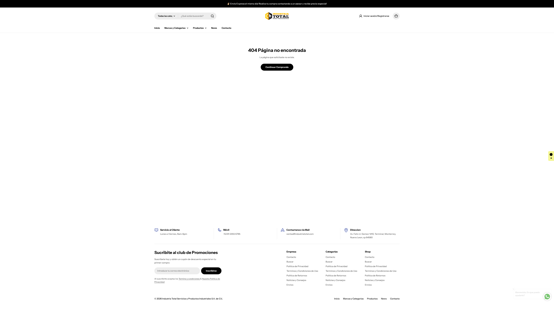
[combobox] (185, 16)
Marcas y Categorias (353, 298)
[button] (551, 156)
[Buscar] (212, 16)
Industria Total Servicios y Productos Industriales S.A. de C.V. (192, 298)
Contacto (395, 298)
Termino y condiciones (189, 278)
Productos (372, 298)
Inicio (337, 298)
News (384, 298)
